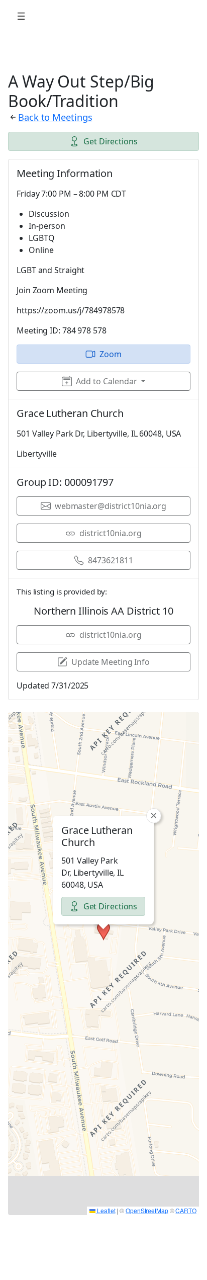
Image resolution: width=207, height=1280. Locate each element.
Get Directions (110, 141)
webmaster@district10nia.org (110, 505)
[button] (103, 931)
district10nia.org (110, 533)
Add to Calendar (106, 381)
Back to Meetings (55, 117)
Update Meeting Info (110, 661)
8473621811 (110, 560)
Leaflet (105, 1210)
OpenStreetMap (147, 1210)
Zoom (110, 354)
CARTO (185, 1210)
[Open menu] (21, 16)
